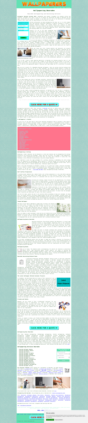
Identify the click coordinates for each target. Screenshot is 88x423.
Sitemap (18, 414)
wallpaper (25, 17)
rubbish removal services (34, 372)
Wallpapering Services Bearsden (29, 347)
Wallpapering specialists (24, 108)
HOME (55, 7)
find (22, 334)
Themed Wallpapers (53, 398)
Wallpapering (21, 400)
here (68, 344)
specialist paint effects (55, 372)
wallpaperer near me (45, 288)
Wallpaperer (40, 401)
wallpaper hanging (22, 83)
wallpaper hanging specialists (32, 113)
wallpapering (49, 22)
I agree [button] (48, 419)
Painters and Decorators (57, 395)
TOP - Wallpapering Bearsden (24, 405)
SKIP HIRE (44, 370)
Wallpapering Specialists (31, 396)
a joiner (32, 370)
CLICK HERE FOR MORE (38, 169)
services (52, 273)
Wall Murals (40, 395)
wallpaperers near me (31, 284)
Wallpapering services (62, 339)
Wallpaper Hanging (31, 395)
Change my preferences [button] (58, 419)
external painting (43, 373)
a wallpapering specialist (24, 289)
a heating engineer (27, 373)
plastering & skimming (45, 371)
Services (40, 414)
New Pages (21, 414)
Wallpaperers (34, 401)
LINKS (58, 7)
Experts (43, 414)
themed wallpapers (51, 214)
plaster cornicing (27, 371)
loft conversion (57, 370)
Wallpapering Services (64, 398)
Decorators (23, 395)
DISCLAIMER (68, 7)
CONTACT (64, 7)
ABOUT (61, 7)
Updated (25, 414)
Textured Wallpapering (51, 397)
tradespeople (30, 375)
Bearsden (45, 108)
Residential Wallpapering (24, 397)
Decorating (42, 396)
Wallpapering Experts (50, 400)
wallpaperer (38, 46)
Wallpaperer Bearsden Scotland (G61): (27, 16)
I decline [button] (52, 419)
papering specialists (39, 60)
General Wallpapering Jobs (58, 393)
